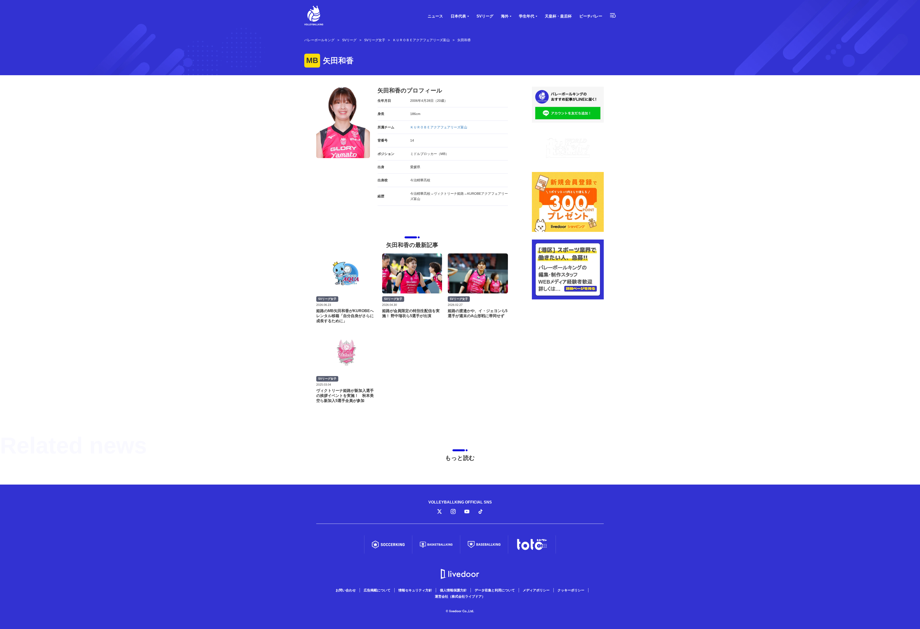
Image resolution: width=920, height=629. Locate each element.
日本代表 (458, 16)
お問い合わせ (346, 590)
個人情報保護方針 (453, 590)
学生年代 (526, 16)
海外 (505, 16)
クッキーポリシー (571, 590)
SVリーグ (485, 16)
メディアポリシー (536, 590)
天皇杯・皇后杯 (558, 16)
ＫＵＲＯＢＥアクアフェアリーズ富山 (438, 127)
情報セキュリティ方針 (415, 590)
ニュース (435, 16)
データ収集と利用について (495, 590)
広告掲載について (377, 590)
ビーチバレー (590, 16)
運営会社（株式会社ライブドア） (460, 596)
